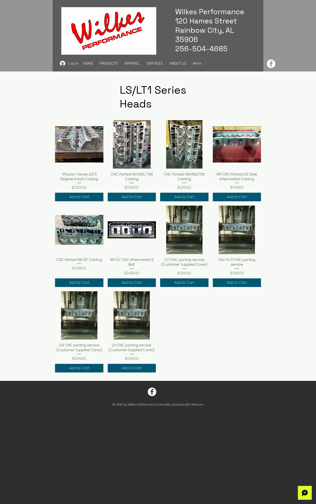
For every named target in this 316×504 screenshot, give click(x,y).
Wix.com (197, 404)
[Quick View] (79, 144)
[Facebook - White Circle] (271, 63)
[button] (210, 62)
